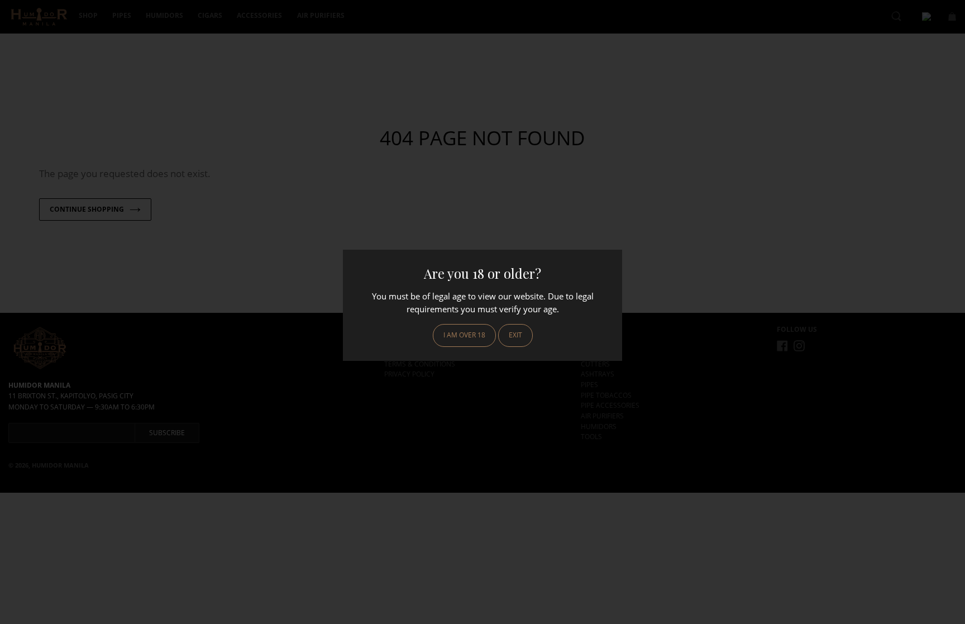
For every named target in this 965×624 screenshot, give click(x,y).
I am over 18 (464, 335)
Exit (515, 335)
